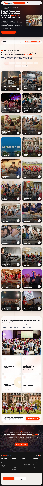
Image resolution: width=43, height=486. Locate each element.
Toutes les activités (4, 461)
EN (40, 455)
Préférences (14, 481)
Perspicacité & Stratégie (26, 464)
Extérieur (18, 62)
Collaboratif (25, 65)
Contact (34, 467)
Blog (34, 464)
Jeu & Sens (24, 462)
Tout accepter (8, 478)
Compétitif (18, 65)
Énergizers (30, 62)
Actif (24, 62)
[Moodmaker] (7, 3)
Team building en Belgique (4, 466)
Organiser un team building (4, 463)
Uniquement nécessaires (20, 479)
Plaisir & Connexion (25, 461)
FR (38, 455)
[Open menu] (27, 3)
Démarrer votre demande (19, 2)
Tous (7, 62)
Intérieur (12, 62)
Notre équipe (35, 462)
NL (36, 455)
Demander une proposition (32, 418)
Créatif (36, 62)
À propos (34, 461)
